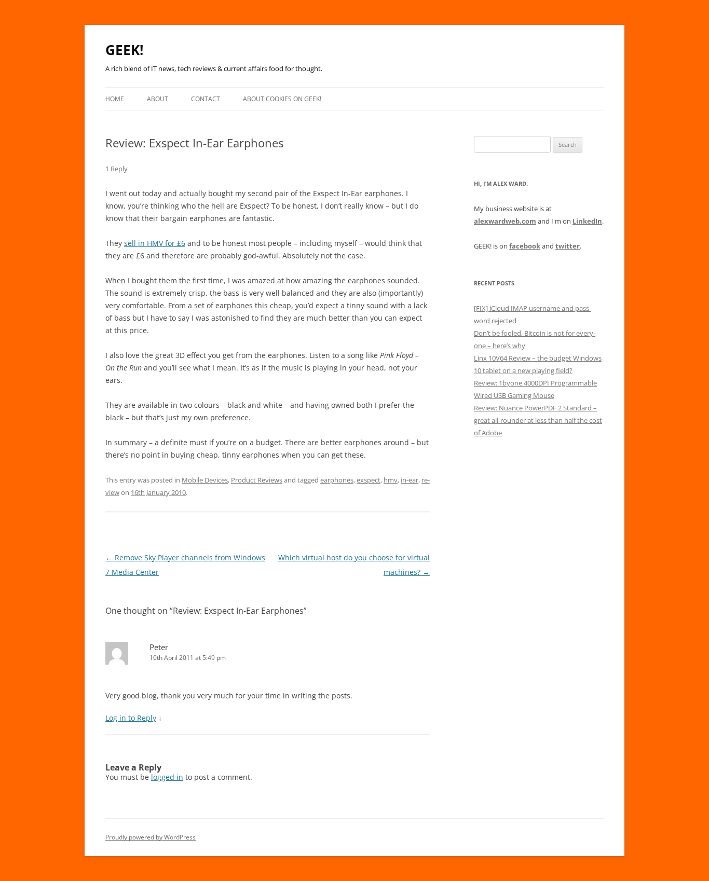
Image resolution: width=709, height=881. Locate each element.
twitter (567, 246)
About (157, 98)
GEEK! (124, 49)
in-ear (409, 480)
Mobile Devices (205, 480)
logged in (167, 777)
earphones (336, 480)
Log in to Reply (130, 718)
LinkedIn (587, 221)
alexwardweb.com (505, 221)
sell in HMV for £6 (154, 243)
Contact (205, 98)
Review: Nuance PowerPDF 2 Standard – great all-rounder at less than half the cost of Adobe (538, 420)
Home (114, 98)
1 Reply (116, 168)
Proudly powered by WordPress (150, 837)
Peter (158, 647)
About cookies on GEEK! (282, 98)
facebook (524, 246)
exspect (368, 480)
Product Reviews (256, 480)
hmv (391, 480)
